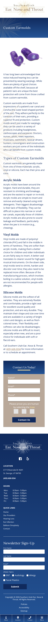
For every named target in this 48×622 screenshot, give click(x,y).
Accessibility (24, 607)
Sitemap (24, 611)
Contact (6, 528)
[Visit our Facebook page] (20, 458)
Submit (15, 586)
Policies (24, 604)
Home (5, 512)
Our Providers (9, 515)
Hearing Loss (8, 518)
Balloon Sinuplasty (11, 525)
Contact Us (24, 419)
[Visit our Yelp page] (27, 458)
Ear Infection (8, 522)
